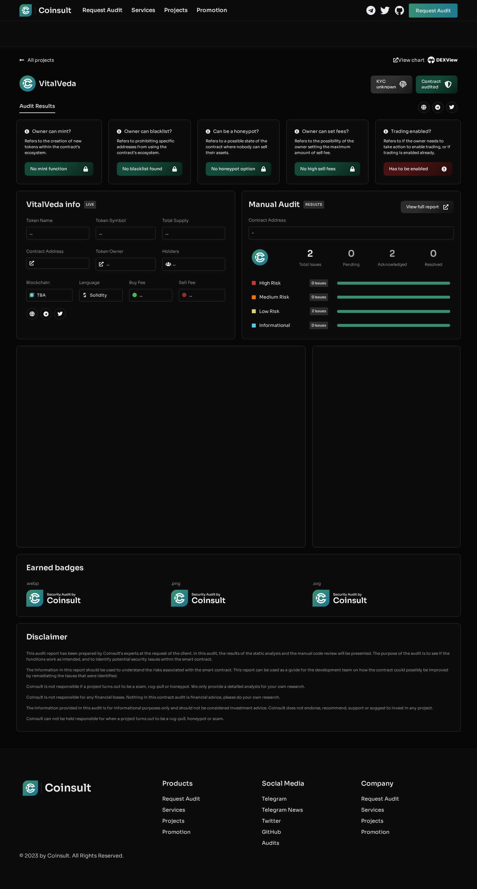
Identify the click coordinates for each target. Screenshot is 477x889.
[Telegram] (370, 10)
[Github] (399, 10)
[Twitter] (385, 10)
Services (143, 10)
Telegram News (282, 809)
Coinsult (55, 10)
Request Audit (102, 10)
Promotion (212, 10)
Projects (176, 10)
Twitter (271, 821)
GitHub (271, 832)
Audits (270, 843)
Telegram (274, 798)
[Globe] (423, 107)
